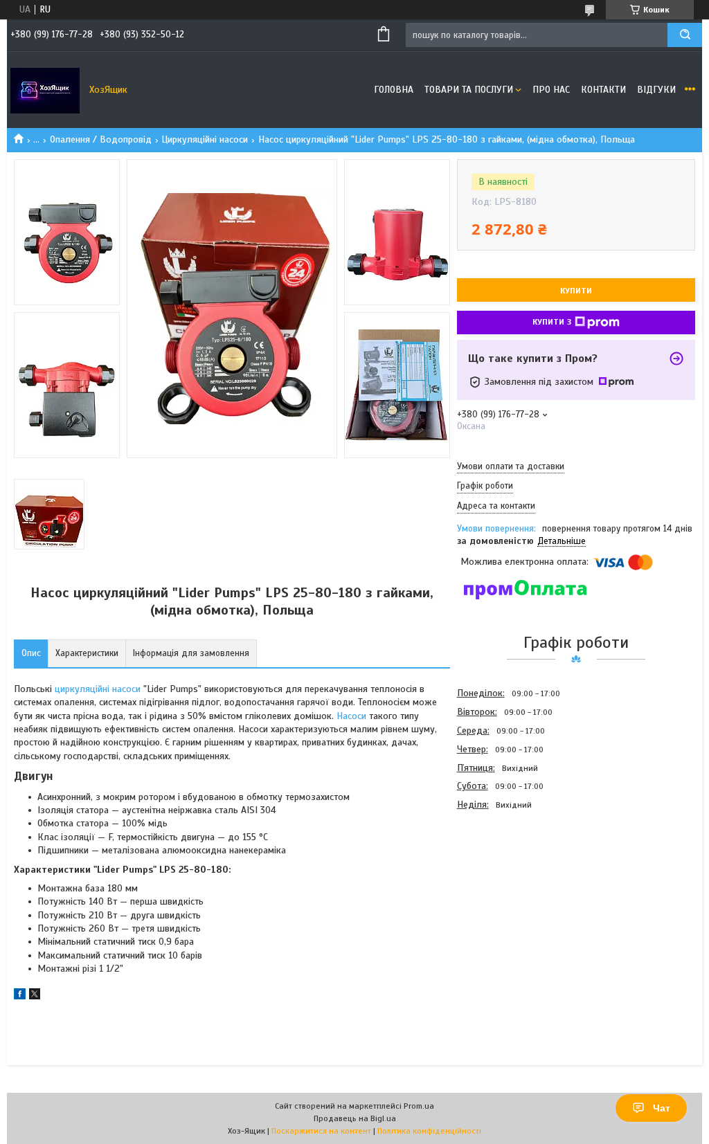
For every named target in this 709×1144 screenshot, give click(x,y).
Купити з (551, 322)
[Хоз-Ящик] (45, 90)
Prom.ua (419, 1106)
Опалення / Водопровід (101, 139)
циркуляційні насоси (98, 689)
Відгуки (656, 90)
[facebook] (20, 996)
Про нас (551, 90)
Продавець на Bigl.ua (355, 1118)
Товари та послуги (468, 90)
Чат (661, 1108)
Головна (393, 90)
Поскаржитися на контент (321, 1131)
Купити (576, 291)
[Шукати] (684, 35)
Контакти (603, 90)
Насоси (351, 716)
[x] (34, 996)
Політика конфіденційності (429, 1131)
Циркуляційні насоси (204, 139)
